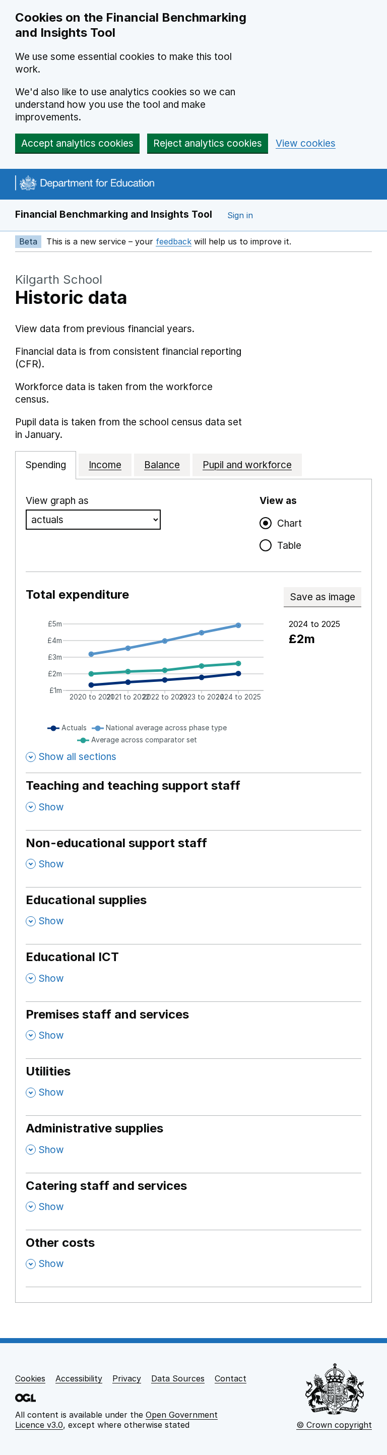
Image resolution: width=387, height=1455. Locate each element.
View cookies (306, 143)
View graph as (57, 501)
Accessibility (78, 1378)
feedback (173, 241)
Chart (287, 523)
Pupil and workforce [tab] (247, 465)
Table (287, 545)
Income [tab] (105, 465)
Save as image (325, 597)
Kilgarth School (58, 279)
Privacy (126, 1378)
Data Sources (178, 1378)
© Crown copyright (334, 1425)
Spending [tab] (45, 465)
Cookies (30, 1378)
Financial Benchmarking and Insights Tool (113, 214)
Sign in (240, 215)
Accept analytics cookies (77, 143)
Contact (230, 1378)
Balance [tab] (162, 465)
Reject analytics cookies (207, 143)
